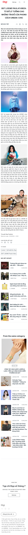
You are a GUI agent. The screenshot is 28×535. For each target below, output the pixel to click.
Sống (12, 319)
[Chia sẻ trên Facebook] (17, 24)
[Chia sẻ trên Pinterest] (20, 24)
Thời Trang (14, 298)
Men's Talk (13, 278)
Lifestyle (13, 309)
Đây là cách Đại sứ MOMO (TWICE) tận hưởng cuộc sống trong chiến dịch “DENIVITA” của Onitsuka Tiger (19, 411)
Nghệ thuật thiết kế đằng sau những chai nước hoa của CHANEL (18, 285)
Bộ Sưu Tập (5, 24)
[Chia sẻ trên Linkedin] (26, 24)
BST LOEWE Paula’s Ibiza (8, 253)
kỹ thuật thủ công (11, 250)
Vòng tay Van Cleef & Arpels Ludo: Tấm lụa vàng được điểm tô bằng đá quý (15, 371)
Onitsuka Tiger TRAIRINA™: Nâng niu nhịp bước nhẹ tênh (19, 382)
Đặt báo (14, 2)
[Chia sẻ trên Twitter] (23, 24)
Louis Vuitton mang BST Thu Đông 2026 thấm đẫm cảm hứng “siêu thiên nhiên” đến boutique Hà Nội (19, 443)
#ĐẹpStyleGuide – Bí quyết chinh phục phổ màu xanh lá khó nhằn (18, 296)
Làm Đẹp (13, 288)
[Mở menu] (24, 2)
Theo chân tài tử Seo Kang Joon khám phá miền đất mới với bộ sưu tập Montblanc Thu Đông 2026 (19, 427)
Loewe (3, 250)
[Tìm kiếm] (20, 2)
